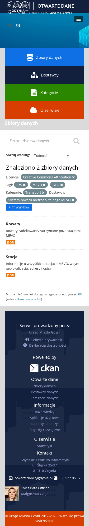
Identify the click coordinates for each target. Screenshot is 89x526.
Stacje (11, 256)
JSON (10, 242)
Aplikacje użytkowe (45, 417)
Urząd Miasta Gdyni (44, 332)
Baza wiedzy (44, 412)
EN (17, 25)
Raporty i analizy (44, 423)
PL (11, 25)
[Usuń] (73, 177)
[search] (76, 140)
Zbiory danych (49, 57)
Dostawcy (50, 75)
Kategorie (49, 92)
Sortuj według (17, 155)
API (79, 294)
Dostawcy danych (44, 392)
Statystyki (44, 446)
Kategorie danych (44, 398)
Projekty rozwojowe (44, 429)
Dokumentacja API (29, 299)
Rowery (13, 224)
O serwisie (50, 110)
